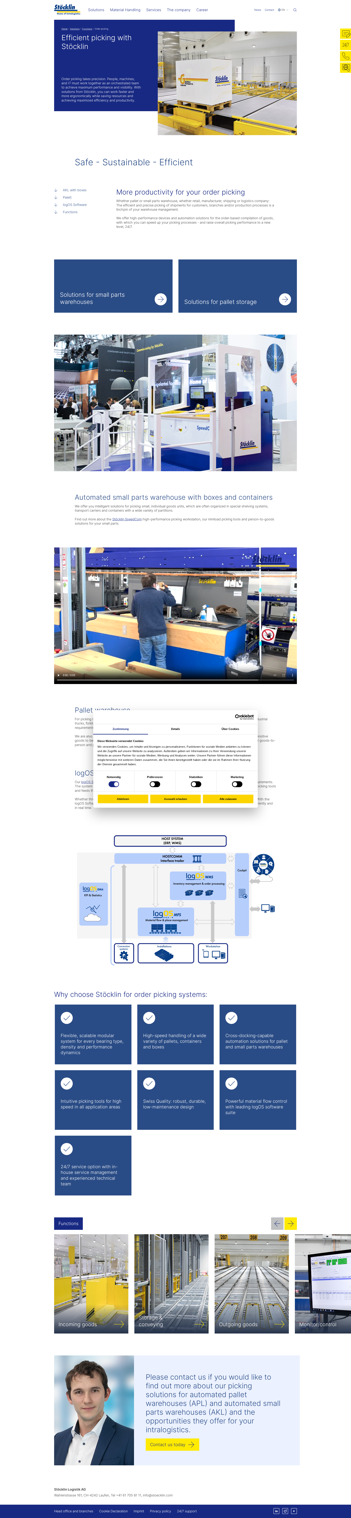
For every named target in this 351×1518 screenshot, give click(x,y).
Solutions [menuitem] (96, 10)
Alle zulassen (228, 799)
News (257, 9)
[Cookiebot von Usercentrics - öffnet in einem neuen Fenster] (238, 717)
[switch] (155, 784)
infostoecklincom (158, 1495)
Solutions (75, 28)
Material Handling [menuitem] (125, 10)
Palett (67, 197)
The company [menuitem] (178, 10)
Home (64, 28)
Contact (269, 9)
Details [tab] (175, 728)
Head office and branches (73, 1511)
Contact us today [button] (167, 1444)
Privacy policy (160, 1511)
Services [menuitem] (153, 10)
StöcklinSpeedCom (127, 519)
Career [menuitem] (202, 10)
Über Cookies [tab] (230, 728)
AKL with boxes (74, 190)
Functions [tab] (68, 1223)
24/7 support (187, 1511)
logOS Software (75, 205)
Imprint (139, 1511)
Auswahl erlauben (175, 799)
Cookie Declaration (113, 1511)
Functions (87, 28)
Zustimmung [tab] (121, 728)
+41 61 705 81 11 (128, 1495)
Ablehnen (123, 799)
